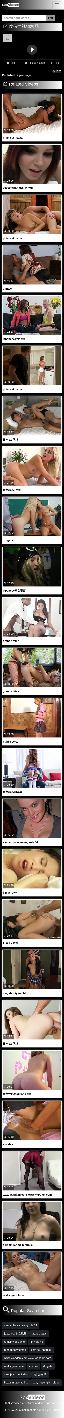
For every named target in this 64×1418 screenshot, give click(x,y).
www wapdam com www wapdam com (27, 1358)
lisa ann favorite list (15, 1382)
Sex (10, 5)
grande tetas (39, 1333)
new (31, 1403)
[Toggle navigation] (57, 4)
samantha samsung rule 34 (20, 1325)
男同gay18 (40, 1374)
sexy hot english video (46, 1382)
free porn (45, 1403)
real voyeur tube (14, 1366)
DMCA (57, 1409)
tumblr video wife (14, 1341)
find (50, 17)
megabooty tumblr (15, 1349)
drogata (47, 1366)
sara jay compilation (16, 1374)
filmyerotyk (36, 1341)
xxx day (33, 1366)
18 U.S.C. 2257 (12, 1409)
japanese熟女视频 (15, 1333)
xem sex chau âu (41, 1349)
